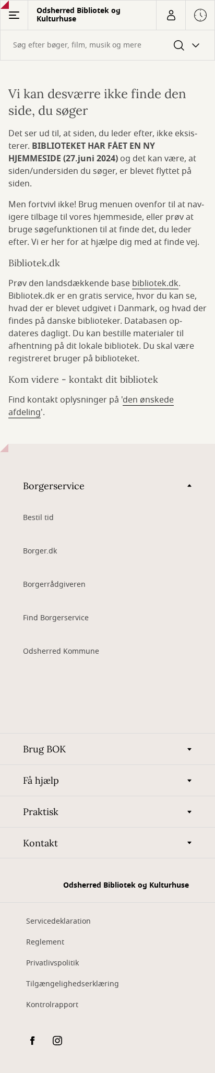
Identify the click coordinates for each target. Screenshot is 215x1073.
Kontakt (40, 843)
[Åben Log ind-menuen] (170, 15)
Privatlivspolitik (52, 963)
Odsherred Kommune (61, 651)
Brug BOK (44, 749)
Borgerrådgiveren (54, 584)
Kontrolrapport (52, 1004)
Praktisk (40, 812)
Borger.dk (40, 551)
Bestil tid (38, 517)
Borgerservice (54, 486)
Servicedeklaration (58, 921)
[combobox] (107, 45)
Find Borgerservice (56, 617)
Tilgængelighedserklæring (72, 983)
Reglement (45, 942)
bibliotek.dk (155, 283)
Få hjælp (41, 780)
